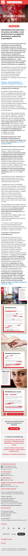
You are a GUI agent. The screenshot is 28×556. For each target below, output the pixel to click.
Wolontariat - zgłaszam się (14, 2)
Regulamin (4, 548)
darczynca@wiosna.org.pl (9, 466)
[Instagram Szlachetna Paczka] (8, 528)
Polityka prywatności (12, 548)
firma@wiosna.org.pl (7, 480)
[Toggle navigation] (25, 2)
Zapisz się (21, 534)
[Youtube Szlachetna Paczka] (19, 528)
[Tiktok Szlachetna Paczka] (24, 528)
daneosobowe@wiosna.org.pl (10, 486)
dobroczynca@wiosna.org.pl (9, 467)
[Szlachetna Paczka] (3, 2)
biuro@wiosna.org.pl (7, 475)
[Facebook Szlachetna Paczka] (3, 528)
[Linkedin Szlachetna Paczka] (13, 528)
